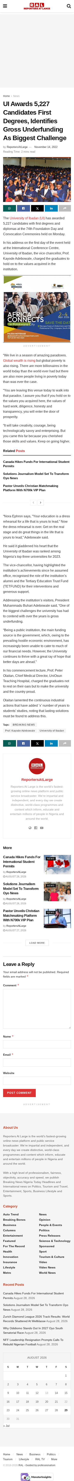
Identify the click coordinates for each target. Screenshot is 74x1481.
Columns (9, 1230)
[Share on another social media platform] (65, 208)
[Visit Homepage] (37, 6)
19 (37, 1401)
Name (8, 1036)
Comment (11, 985)
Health (7, 1251)
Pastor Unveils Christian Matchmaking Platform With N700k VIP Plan (21, 915)
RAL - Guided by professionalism (36, 1465)
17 (17, 1401)
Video (43, 1262)
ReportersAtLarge (17, 147)
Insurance (10, 1262)
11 (27, 1393)
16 (8, 1401)
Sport (43, 1251)
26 (37, 1410)
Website (8, 1073)
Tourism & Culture (51, 1256)
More (54, 1459)
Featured (9, 1241)
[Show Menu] (5, 6)
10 (17, 1393)
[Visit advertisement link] (37, 309)
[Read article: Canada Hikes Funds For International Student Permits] (57, 864)
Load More (37, 943)
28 (56, 1410)
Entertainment (13, 1235)
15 (66, 1393)
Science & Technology (55, 1241)
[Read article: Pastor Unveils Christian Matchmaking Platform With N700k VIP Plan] (57, 918)
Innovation (10, 1256)
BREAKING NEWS (24, 724)
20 (46, 1401)
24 (17, 1410)
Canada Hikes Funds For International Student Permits (21, 861)
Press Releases (49, 1235)
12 (37, 1393)
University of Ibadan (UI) (27, 218)
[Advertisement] (37, 51)
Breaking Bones (14, 1219)
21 (56, 1401)
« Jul (6, 1425)
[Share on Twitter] (37, 208)
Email (8, 1054)
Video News (47, 1267)
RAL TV (40, 1459)
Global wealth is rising (19, 360)
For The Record (14, 1246)
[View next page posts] (41, 502)
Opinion (44, 1219)
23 (8, 1410)
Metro (7, 1272)
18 (27, 1401)
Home (6, 96)
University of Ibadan (52, 730)
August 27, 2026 (15, 930)
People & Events (50, 1225)
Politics (44, 1230)
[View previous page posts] (33, 502)
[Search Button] (69, 6)
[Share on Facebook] (23, 208)
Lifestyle (9, 1267)
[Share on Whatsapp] (9, 208)
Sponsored (46, 1246)
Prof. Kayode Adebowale (20, 730)
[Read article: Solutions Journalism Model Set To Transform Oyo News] (57, 891)
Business (9, 1225)
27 (46, 1410)
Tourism (8, 1459)
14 (56, 1393)
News (16, 96)
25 (27, 1410)
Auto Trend (11, 1214)
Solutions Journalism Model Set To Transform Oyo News (21, 888)
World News (47, 1272)
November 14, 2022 (46, 147)
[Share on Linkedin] (51, 208)
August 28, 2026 (15, 876)
